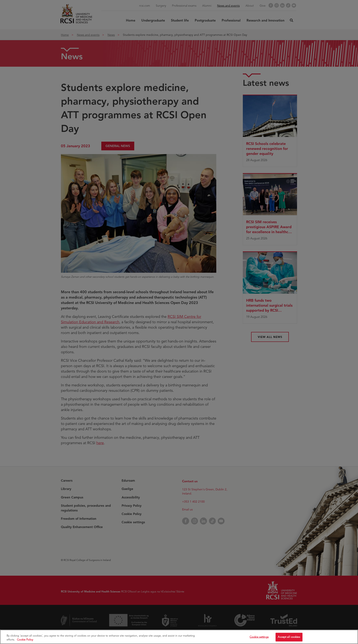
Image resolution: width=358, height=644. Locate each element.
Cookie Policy (25, 639)
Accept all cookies (289, 637)
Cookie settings (259, 637)
